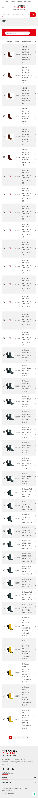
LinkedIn (13, 769)
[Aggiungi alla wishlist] (4, 54)
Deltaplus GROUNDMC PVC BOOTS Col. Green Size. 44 (26, 448)
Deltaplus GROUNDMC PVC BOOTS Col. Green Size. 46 (26, 478)
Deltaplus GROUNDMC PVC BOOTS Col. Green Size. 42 (26, 417)
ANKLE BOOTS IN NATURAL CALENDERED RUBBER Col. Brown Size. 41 (27, 75)
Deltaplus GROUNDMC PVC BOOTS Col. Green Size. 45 (26, 463)
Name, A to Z (17, 33)
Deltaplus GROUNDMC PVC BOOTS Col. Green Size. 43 (26, 432)
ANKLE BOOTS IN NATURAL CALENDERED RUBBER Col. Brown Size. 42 (27, 95)
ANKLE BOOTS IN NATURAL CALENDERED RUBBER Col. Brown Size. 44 (27, 136)
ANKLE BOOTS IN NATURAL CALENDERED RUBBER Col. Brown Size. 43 (27, 116)
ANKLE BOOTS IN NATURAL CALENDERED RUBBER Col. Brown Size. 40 (27, 54)
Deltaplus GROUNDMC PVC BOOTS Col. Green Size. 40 (26, 386)
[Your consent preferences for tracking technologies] (34, 794)
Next (27, 737)
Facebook (3, 769)
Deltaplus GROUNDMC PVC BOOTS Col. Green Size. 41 (26, 401)
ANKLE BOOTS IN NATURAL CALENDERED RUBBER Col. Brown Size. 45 (27, 157)
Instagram (8, 769)
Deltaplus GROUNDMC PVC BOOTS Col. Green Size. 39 (26, 370)
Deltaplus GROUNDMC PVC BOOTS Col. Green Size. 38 (26, 355)
